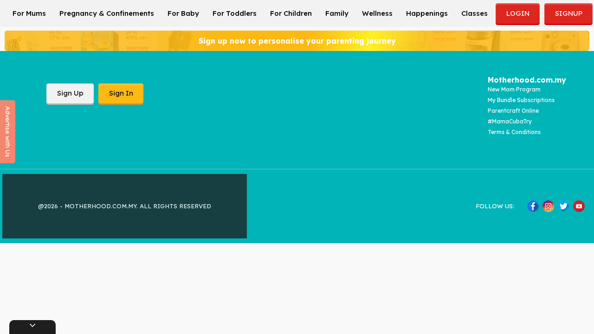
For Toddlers (235, 13)
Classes (474, 13)
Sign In (121, 93)
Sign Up (70, 93)
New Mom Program (514, 89)
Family (337, 13)
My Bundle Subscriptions (521, 99)
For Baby (183, 13)
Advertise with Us (8, 131)
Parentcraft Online (513, 110)
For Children (291, 13)
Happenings (427, 13)
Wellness (377, 13)
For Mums (29, 13)
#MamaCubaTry (510, 121)
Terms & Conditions (514, 131)
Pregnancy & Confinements (106, 13)
